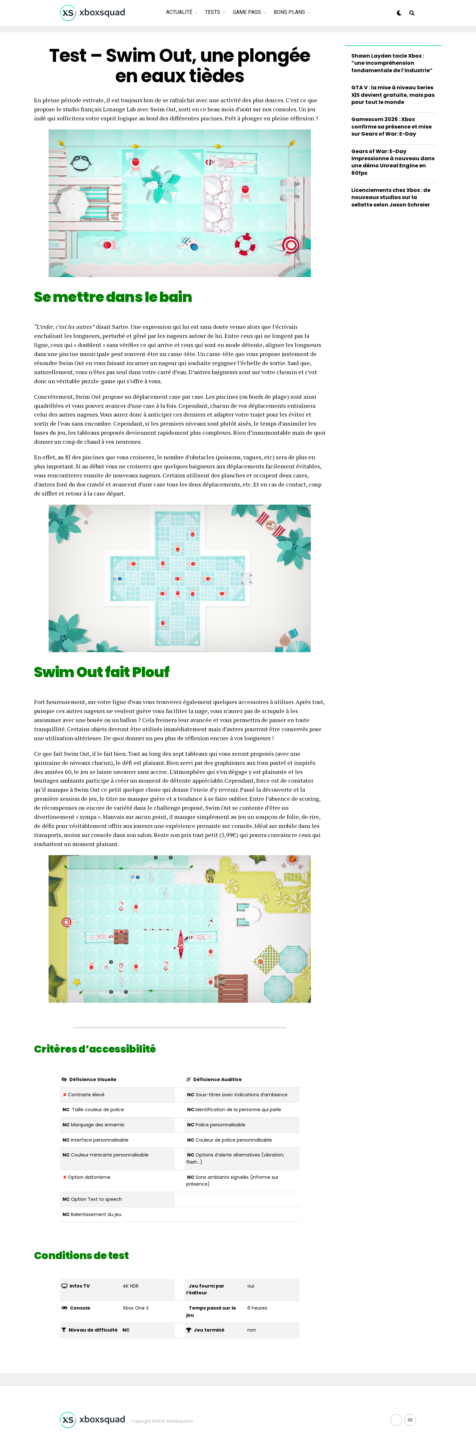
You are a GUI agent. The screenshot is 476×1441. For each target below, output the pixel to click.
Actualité (179, 12)
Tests (212, 12)
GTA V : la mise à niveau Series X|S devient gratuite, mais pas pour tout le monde (393, 95)
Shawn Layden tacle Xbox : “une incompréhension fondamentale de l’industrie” (392, 63)
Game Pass (247, 12)
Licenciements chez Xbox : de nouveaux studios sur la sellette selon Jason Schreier (390, 197)
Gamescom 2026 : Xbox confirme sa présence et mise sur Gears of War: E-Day (391, 127)
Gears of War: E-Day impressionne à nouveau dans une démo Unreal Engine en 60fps (393, 162)
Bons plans (289, 12)
